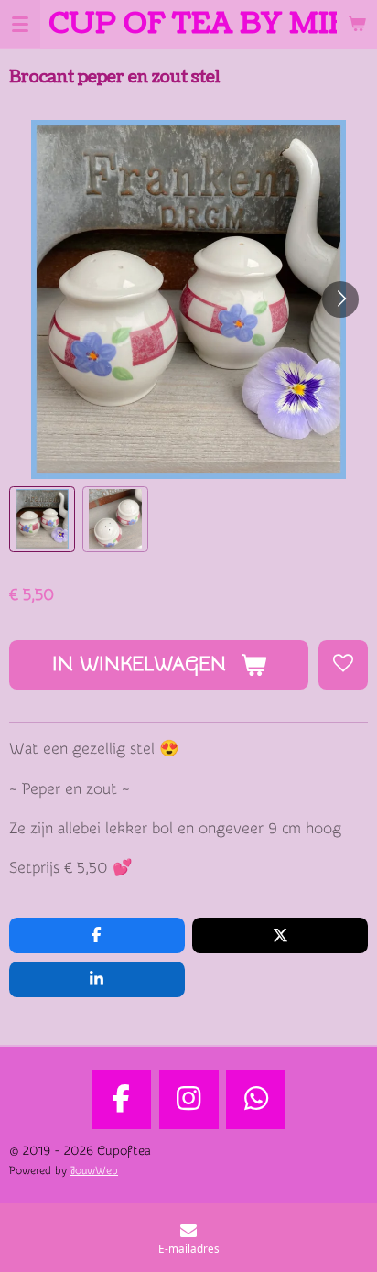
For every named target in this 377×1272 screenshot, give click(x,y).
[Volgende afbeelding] (340, 299)
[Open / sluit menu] (20, 24)
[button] (42, 519)
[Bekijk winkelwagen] (357, 24)
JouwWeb (94, 1171)
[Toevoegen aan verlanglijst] (343, 665)
